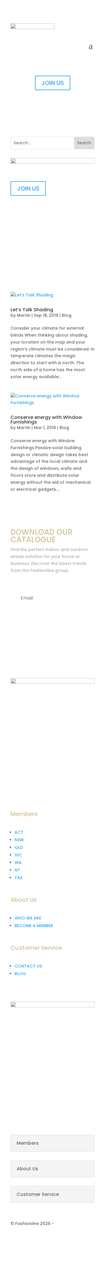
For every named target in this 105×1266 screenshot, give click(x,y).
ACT (19, 832)
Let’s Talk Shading (31, 309)
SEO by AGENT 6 (71, 1223)
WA (18, 862)
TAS (18, 878)
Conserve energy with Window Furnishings (46, 419)
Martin (23, 315)
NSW (19, 840)
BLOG (20, 974)
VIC (18, 855)
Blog (66, 315)
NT (17, 870)
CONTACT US (28, 966)
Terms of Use (70, 1239)
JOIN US (52, 83)
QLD (19, 847)
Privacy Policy (35, 1239)
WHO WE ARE (28, 918)
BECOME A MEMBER (34, 926)
